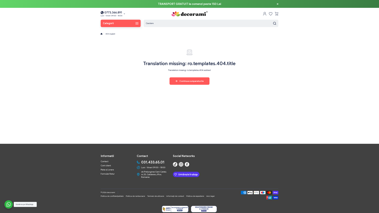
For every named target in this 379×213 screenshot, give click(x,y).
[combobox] (211, 23)
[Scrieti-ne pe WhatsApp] (8, 204)
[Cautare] (274, 23)
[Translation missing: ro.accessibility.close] (278, 4)
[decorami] (189, 14)
